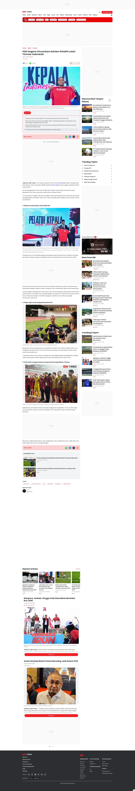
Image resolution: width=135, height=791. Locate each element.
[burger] (111, 15)
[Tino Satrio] (24, 491)
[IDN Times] (27, 12)
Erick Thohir (51, 190)
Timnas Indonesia (60, 183)
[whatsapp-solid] (66, 136)
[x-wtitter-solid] (73, 136)
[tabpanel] (51, 124)
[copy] (77, 136)
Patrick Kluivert (55, 185)
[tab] (28, 112)
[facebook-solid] (70, 136)
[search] (100, 12)
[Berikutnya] (80, 570)
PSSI (45, 190)
